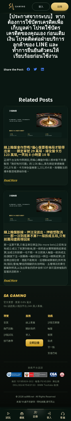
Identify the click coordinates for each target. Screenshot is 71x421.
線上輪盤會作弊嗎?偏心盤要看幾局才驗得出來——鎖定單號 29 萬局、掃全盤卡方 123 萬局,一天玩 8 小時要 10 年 (34, 151)
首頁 (6, 322)
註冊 (35, 416)
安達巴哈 (52, 353)
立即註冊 (34, 342)
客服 (62, 417)
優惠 (21, 417)
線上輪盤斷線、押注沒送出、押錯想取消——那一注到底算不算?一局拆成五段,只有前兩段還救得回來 (35, 236)
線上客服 (30, 322)
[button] (28, 69)
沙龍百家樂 (54, 322)
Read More (10, 180)
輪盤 (50, 328)
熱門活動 (8, 328)
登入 (28, 334)
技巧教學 (8, 340)
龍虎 (50, 340)
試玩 (8, 417)
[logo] (17, 6)
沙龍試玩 (8, 334)
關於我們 (30, 328)
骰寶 (50, 334)
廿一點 (51, 347)
